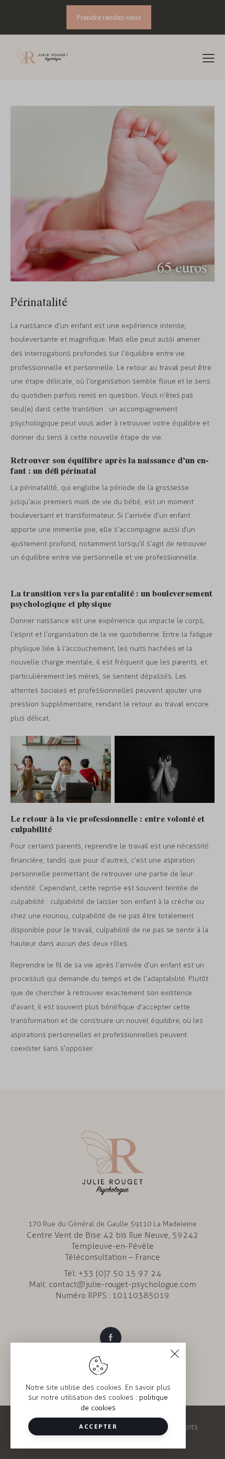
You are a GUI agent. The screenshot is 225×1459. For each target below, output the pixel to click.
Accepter (98, 1426)
